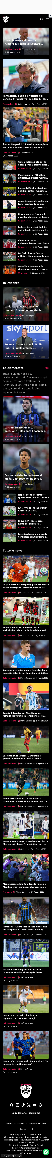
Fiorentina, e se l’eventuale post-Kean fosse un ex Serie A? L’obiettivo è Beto (32, 217)
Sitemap (22, 1129)
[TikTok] (23, 1105)
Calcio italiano (9, 152)
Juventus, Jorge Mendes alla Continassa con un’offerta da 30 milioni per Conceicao (33, 537)
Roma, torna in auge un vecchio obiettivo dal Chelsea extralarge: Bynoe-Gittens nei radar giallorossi (26, 844)
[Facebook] (11, 1105)
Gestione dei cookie (37, 1123)
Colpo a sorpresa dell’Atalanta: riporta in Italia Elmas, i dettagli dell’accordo (33, 243)
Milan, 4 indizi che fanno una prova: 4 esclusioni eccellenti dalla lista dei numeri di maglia (25, 630)
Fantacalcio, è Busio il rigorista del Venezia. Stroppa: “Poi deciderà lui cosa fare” (25, 99)
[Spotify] (40, 1105)
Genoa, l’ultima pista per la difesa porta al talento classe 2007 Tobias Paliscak (33, 164)
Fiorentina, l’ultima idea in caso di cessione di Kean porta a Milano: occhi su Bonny (25, 928)
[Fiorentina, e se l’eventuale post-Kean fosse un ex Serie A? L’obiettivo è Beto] (9, 217)
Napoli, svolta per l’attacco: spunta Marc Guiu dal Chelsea (33, 496)
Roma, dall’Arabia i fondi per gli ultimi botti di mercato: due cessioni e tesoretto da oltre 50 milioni (33, 192)
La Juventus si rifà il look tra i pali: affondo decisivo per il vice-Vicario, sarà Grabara (33, 230)
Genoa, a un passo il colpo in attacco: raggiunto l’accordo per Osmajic (22, 1016)
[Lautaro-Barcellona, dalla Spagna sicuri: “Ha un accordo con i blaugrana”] (26, 1045)
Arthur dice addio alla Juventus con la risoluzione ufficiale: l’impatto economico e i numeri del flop (25, 801)
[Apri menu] (47, 19)
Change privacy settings (11, 1155)
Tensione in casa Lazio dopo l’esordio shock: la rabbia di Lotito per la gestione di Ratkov (25, 671)
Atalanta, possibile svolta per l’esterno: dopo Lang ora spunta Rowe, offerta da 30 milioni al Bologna (33, 205)
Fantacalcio (8, 104)
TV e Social (23, 273)
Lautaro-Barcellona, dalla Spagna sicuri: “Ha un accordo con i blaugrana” (25, 1062)
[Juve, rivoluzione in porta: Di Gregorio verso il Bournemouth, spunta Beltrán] (9, 511)
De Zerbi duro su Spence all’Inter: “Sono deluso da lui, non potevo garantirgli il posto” (33, 257)
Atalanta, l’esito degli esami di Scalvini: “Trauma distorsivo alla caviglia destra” (23, 971)
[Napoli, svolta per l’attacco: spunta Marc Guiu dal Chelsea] (9, 498)
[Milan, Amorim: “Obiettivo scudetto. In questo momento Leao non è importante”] (9, 178)
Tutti (46, 367)
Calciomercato (11, 49)
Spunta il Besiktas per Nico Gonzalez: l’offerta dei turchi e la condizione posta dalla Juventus (23, 716)
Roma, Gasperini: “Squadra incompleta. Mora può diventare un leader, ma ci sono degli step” (26, 147)
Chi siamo (34, 1113)
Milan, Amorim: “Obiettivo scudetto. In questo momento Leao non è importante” (33, 178)
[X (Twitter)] (29, 1105)
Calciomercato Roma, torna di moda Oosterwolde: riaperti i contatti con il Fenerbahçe (23, 478)
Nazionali (7, 892)
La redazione (19, 1113)
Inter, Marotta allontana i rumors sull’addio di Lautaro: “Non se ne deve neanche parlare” (22, 46)
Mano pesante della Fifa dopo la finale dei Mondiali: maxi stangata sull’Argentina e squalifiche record (24, 887)
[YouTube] (34, 1105)
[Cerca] (41, 19)
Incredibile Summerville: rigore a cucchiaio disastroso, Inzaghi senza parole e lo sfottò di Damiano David (33, 270)
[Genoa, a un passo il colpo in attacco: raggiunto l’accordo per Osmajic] (26, 999)
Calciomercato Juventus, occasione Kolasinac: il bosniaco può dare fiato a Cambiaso (24, 431)
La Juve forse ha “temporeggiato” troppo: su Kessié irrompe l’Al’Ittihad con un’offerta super (26, 587)
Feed (31, 1129)
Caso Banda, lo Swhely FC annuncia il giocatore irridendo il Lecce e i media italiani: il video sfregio (22, 758)
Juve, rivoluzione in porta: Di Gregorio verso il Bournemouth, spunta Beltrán (32, 512)
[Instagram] (17, 1105)
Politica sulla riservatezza (16, 1123)
